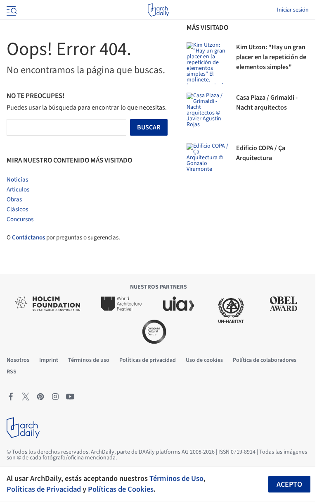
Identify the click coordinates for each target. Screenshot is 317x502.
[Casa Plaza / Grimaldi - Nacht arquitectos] (208, 114)
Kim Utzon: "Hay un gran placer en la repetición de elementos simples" (271, 57)
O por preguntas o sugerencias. (63, 237)
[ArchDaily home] (158, 10)
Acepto (289, 484)
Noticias (17, 179)
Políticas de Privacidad (44, 489)
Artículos (18, 189)
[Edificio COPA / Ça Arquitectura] (208, 164)
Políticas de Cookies (121, 489)
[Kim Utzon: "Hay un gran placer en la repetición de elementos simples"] (208, 63)
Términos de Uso (176, 478)
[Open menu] (11, 10)
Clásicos (17, 209)
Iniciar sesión (293, 10)
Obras (14, 199)
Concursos (20, 219)
